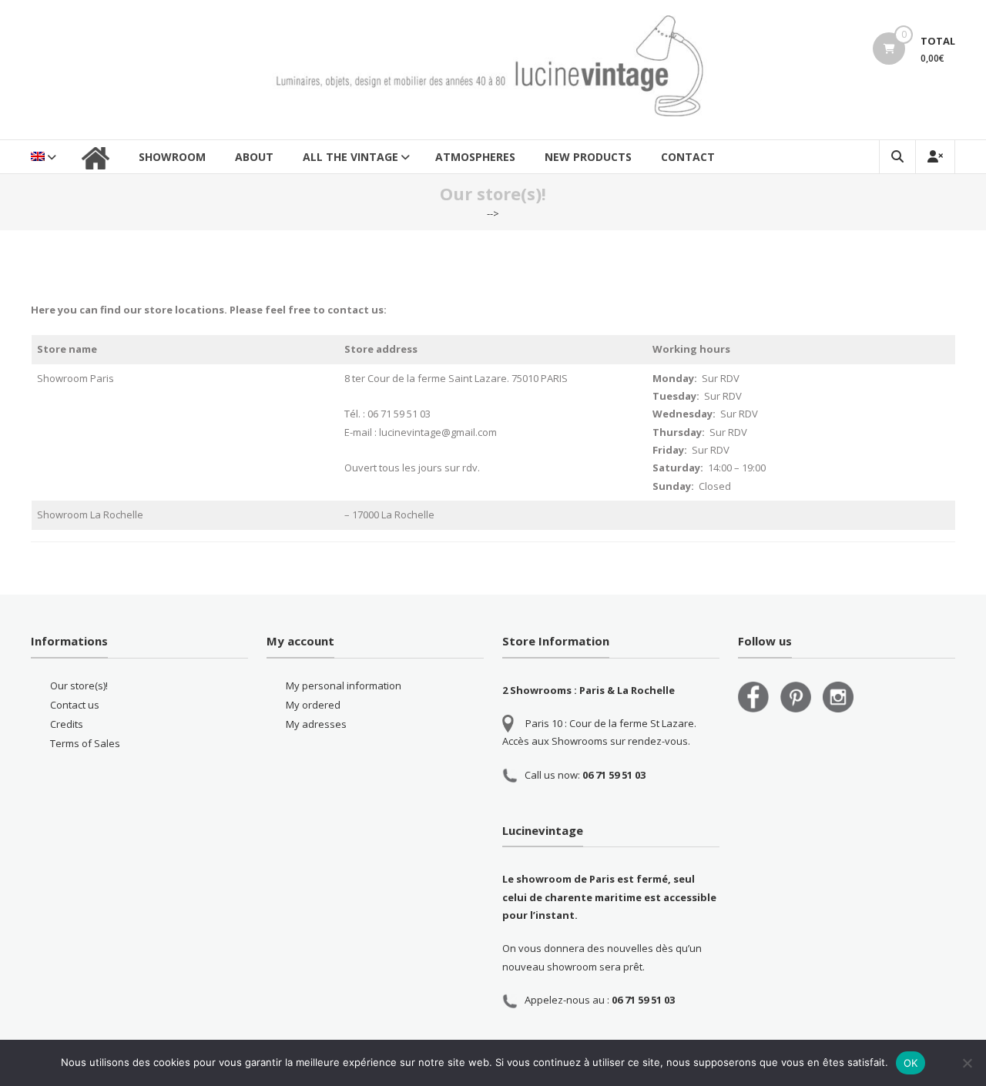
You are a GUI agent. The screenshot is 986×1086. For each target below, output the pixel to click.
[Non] (966, 1063)
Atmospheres (475, 156)
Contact (688, 156)
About (254, 156)
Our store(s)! (79, 685)
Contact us (74, 705)
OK (911, 1063)
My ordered (313, 705)
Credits (66, 724)
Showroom (172, 156)
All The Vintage (350, 156)
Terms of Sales (85, 743)
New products (588, 156)
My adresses (316, 724)
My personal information (343, 685)
